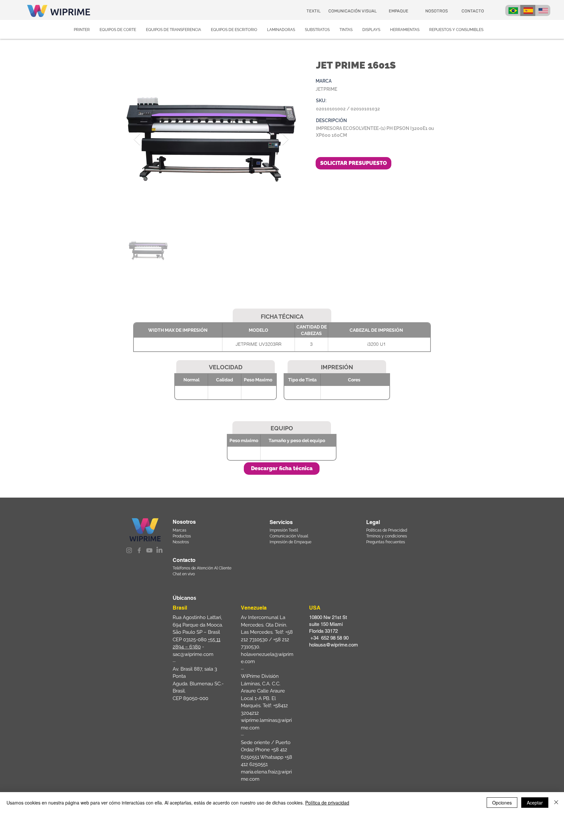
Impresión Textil (284, 530)
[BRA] (512, 10)
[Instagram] (129, 550)
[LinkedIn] (159, 550)
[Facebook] (139, 550)
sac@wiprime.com (193, 654)
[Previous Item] (137, 139)
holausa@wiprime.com (333, 644)
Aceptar (535, 802)
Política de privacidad (327, 802)
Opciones (502, 802)
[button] (282, 468)
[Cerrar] (556, 802)
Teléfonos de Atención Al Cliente (202, 568)
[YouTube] (149, 550)
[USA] (542, 10)
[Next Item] (285, 139)
